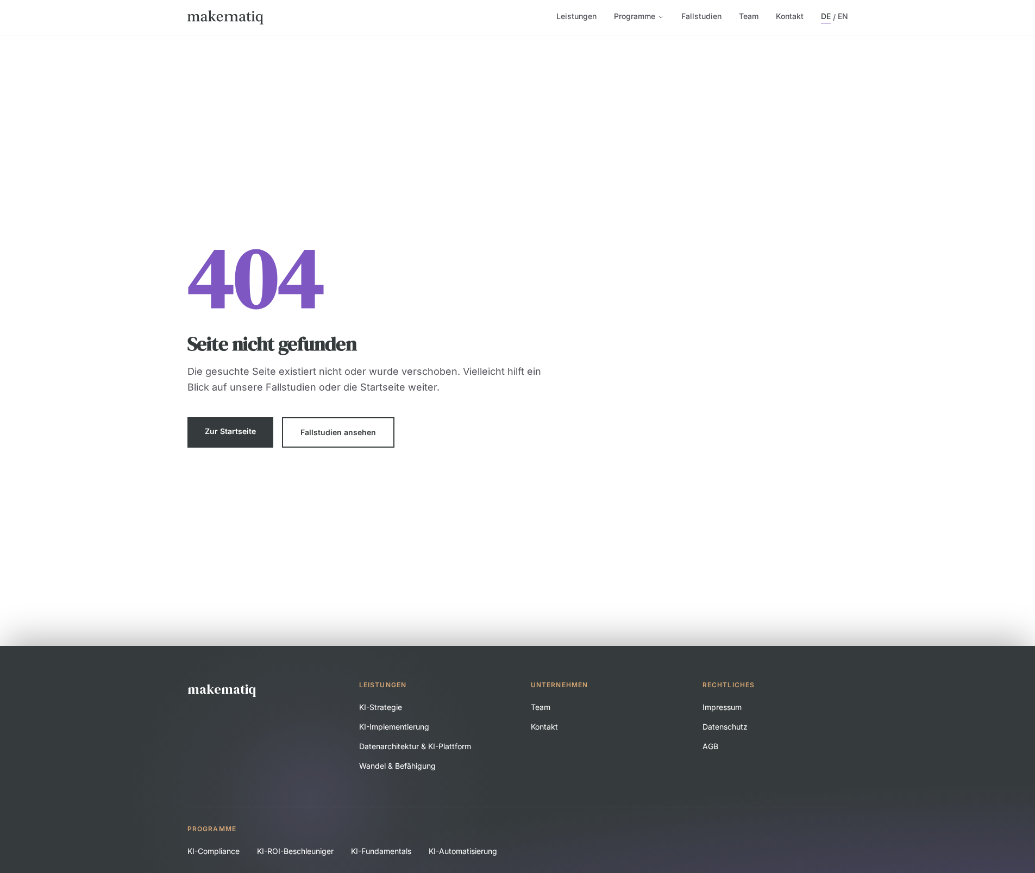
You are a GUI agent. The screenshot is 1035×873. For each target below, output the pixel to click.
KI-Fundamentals (381, 851)
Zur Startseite (230, 431)
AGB (710, 746)
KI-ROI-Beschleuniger (295, 851)
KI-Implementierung (394, 726)
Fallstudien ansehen (338, 432)
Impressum (722, 707)
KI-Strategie (380, 707)
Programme (634, 16)
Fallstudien (701, 16)
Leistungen (576, 16)
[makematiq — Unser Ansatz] (225, 17)
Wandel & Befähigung (397, 765)
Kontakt (790, 16)
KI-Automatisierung (463, 851)
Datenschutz (725, 726)
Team (748, 16)
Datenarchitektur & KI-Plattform (415, 746)
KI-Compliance (213, 851)
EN (843, 16)
